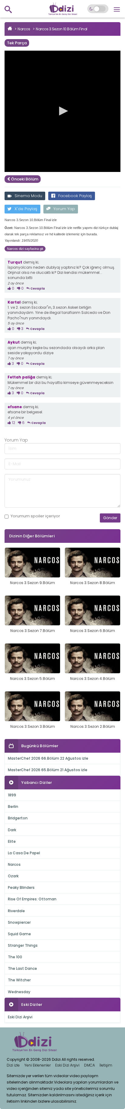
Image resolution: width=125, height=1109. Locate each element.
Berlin (13, 806)
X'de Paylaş (26, 209)
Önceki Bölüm (24, 179)
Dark (12, 829)
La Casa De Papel (24, 852)
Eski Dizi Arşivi (20, 1017)
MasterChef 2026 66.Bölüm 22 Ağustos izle (48, 758)
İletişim (106, 1065)
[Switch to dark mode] (97, 9)
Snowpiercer (19, 922)
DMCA (89, 1065)
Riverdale (16, 910)
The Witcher (19, 980)
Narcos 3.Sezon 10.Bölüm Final (61, 29)
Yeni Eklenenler (37, 1065)
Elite (12, 841)
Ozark (13, 876)
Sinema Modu (28, 196)
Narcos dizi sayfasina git (25, 248)
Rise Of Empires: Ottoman (32, 899)
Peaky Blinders (21, 887)
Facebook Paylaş (75, 196)
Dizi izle (13, 1065)
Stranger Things (23, 945)
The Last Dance (22, 968)
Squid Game (19, 933)
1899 (12, 795)
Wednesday (19, 991)
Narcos (24, 29)
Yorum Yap (64, 209)
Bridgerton (18, 818)
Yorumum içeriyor (35, 516)
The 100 (15, 956)
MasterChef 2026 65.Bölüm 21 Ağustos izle (47, 769)
